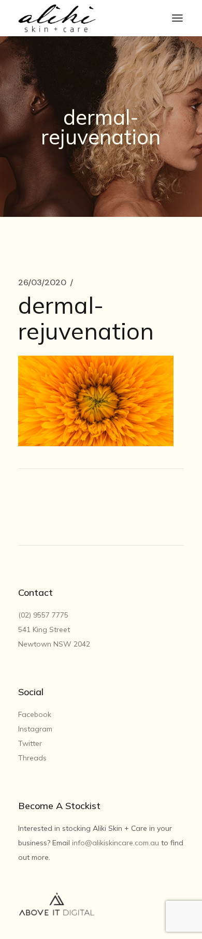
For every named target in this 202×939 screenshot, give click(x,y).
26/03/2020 (42, 282)
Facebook (34, 714)
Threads (32, 757)
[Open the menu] (177, 18)
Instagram (35, 728)
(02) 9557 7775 (44, 615)
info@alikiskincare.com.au (115, 842)
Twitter (30, 743)
